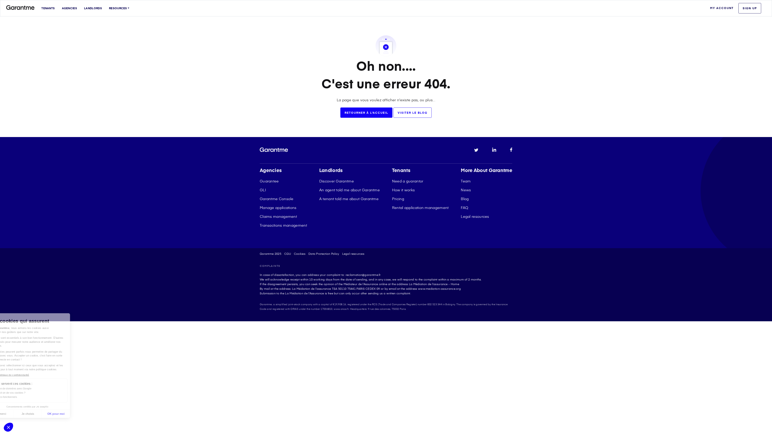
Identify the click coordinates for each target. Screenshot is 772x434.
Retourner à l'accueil (366, 113)
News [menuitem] (466, 189)
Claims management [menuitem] (278, 216)
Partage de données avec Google (30, 388)
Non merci (18, 413)
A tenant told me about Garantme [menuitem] (349, 198)
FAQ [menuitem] (464, 207)
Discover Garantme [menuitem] (336, 180)
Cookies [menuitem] (299, 254)
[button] (8, 427)
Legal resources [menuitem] (475, 216)
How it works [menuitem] (403, 189)
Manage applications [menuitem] (278, 207)
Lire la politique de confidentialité (28, 375)
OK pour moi (74, 413)
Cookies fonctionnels (23, 397)
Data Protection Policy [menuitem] (323, 254)
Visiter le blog (412, 113)
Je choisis (46, 413)
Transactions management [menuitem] (283, 225)
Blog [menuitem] (465, 198)
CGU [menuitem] (287, 254)
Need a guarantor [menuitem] (407, 180)
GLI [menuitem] (263, 189)
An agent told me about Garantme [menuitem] (349, 189)
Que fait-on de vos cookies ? (27, 392)
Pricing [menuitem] (398, 198)
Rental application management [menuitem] (420, 207)
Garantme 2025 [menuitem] (270, 254)
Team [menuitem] (466, 180)
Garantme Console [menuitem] (277, 198)
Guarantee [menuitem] (269, 180)
